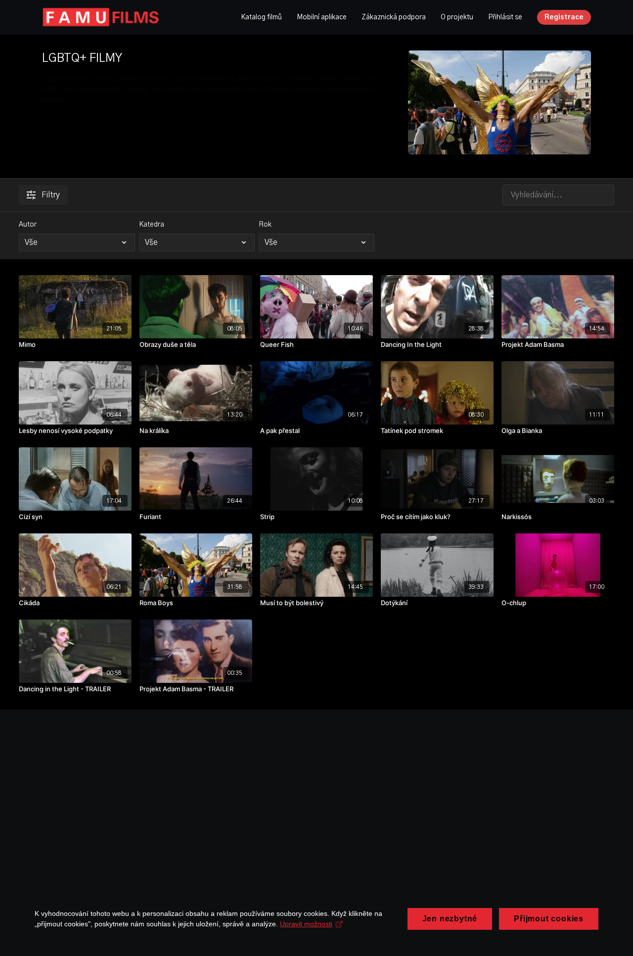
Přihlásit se (505, 17)
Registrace (564, 17)
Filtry (51, 195)
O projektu (457, 17)
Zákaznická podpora (394, 17)
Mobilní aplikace (322, 17)
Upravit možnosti (306, 924)
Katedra (151, 224)
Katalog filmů (261, 17)
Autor (28, 224)
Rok (265, 224)
